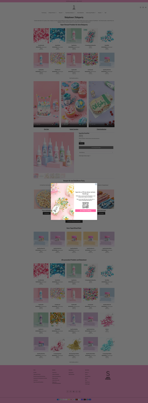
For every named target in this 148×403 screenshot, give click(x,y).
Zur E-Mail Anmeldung (85, 210)
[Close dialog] (96, 184)
